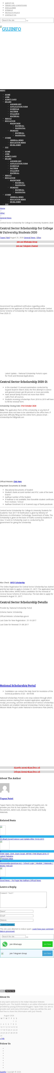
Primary (14, 130)
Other (8, 137)
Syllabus (14, 114)
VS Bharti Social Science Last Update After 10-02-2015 (22, 839)
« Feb (2, 1038)
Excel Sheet (15, 145)
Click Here (18, 481)
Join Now (47, 944)
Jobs (7, 97)
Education (10, 121)
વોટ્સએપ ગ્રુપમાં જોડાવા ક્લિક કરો (27, 767)
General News (16, 140)
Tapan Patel (5, 237)
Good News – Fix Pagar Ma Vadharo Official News (20, 880)
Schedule (14, 109)
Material (14, 116)
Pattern (14, 111)
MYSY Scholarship (17, 582)
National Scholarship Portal (18, 685)
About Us (9, 3)
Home (7, 94)
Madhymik (15, 123)
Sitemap (9, 10)
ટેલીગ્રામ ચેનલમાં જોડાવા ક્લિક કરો (27, 772)
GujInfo (3, 1072)
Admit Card (10, 99)
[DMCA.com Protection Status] (7, 992)
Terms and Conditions (16, 5)
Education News (18, 142)
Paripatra (20, 128)
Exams (8, 102)
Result (8, 118)
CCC (6, 147)
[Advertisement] (27, 61)
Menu (2, 90)
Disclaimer (10, 8)
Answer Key (15, 104)
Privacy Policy (12, 12)
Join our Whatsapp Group (27, 242)
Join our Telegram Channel (27, 246)
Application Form (19, 106)
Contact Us (10, 15)
